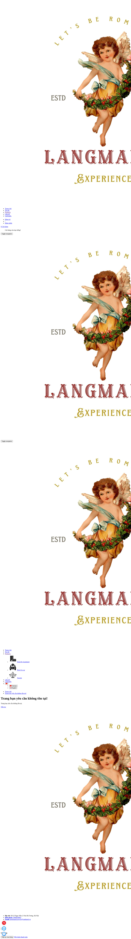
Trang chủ (8, 208)
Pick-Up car (21, 670)
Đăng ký (8, 219)
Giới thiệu (8, 216)
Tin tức (7, 210)
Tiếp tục (3, 707)
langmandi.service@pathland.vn (18, 919)
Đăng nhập (8, 223)
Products (8, 212)
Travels (19, 678)
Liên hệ (7, 214)
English (13, 688)
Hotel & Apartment (23, 662)
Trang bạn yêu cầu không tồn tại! (15, 693)
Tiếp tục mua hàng (7, 937)
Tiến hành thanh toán (21, 937)
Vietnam (14, 686)
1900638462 (13, 917)
